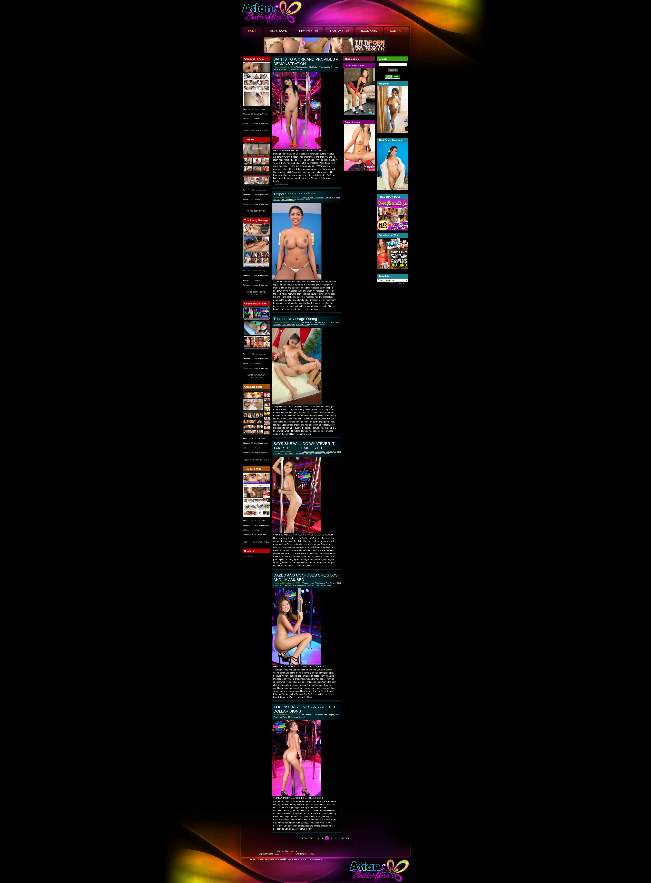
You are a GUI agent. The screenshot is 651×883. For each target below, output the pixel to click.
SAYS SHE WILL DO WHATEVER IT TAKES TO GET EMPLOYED (303, 446)
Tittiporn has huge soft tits (294, 194)
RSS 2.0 (251, 556)
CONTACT (396, 32)
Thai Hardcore (302, 324)
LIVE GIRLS (278, 32)
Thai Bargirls (324, 67)
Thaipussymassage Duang (295, 319)
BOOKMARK (369, 32)
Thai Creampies (287, 200)
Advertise (280, 851)
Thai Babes (313, 67)
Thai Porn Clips (289, 585)
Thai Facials (288, 454)
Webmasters (291, 851)
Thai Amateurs (302, 67)
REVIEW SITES (308, 32)
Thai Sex (282, 69)
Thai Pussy (299, 454)
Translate (400, 283)
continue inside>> (280, 184)
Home (252, 32)
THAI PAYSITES (339, 32)
